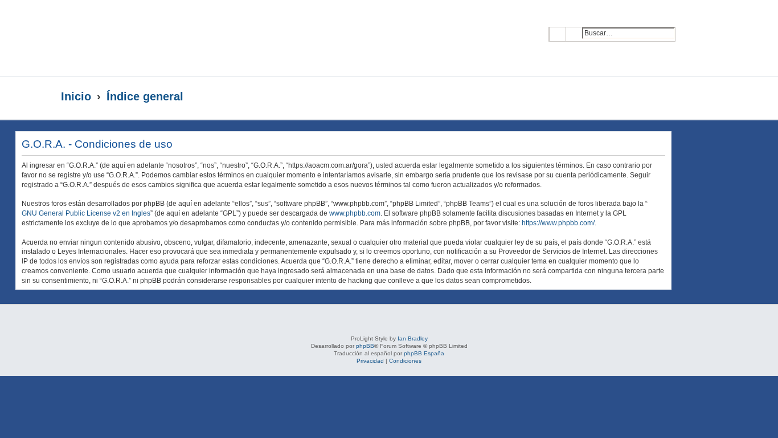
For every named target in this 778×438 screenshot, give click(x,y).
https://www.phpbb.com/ (558, 223)
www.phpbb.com (354, 213)
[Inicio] (171, 38)
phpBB (365, 346)
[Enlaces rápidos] (694, 97)
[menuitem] (692, 26)
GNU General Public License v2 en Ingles (86, 213)
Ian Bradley (413, 338)
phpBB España (424, 353)
